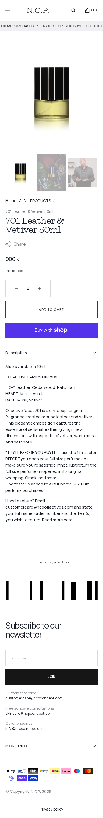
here (68, 520)
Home (10, 200)
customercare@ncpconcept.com (34, 698)
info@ (10, 728)
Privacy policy (51, 809)
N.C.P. (35, 791)
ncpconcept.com (29, 728)
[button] (73, 10)
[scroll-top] (90, 805)
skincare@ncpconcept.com (29, 713)
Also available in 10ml (25, 366)
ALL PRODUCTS (37, 200)
